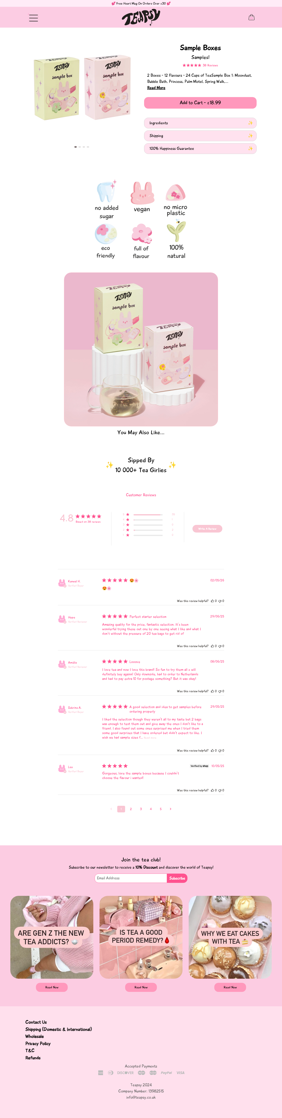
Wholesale (34, 1036)
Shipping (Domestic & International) (58, 1029)
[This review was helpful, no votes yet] (212, 601)
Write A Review (207, 528)
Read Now (51, 987)
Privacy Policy (38, 1043)
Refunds (32, 1058)
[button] (75, 147)
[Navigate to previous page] (111, 809)
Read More (156, 87)
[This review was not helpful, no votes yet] (219, 601)
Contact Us (36, 1022)
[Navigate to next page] (171, 809)
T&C (29, 1050)
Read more (150, 737)
